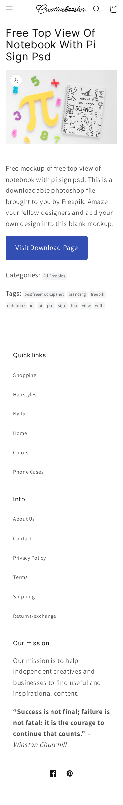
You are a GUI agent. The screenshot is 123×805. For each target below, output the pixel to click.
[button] (9, 9)
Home (20, 433)
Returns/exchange (34, 616)
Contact (22, 538)
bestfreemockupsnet (44, 294)
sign (62, 305)
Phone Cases (28, 471)
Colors (21, 452)
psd (50, 305)
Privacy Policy (29, 557)
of (32, 305)
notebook (16, 305)
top (74, 305)
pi (40, 305)
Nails (19, 413)
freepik (97, 294)
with (99, 305)
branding (78, 294)
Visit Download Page (46, 247)
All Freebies (54, 276)
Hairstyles (25, 394)
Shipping (24, 596)
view (86, 305)
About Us (24, 519)
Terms (20, 577)
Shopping (25, 375)
